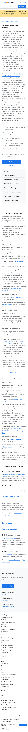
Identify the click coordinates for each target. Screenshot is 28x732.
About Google (4, 719)
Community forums (5, 658)
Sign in (24, 2)
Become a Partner (5, 705)
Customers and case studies (8, 629)
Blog (2, 693)
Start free (21, 6)
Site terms (16, 719)
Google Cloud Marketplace (7, 647)
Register (11, 162)
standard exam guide (9, 474)
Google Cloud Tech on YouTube (8, 702)
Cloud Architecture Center (7, 681)
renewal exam (5, 515)
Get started (5, 595)
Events (2, 695)
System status (4, 666)
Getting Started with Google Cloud (9, 674)
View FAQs (11, 165)
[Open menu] (2, 2)
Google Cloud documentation (8, 677)
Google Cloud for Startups (7, 645)
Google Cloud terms (6, 721)
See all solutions (5, 642)
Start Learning (8, 586)
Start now (5, 601)
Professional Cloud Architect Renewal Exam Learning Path (12, 431)
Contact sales (4, 652)
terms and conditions (14, 560)
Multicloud (3, 624)
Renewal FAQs (14, 372)
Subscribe (23, 725)
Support (3, 661)
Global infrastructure (6, 626)
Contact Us (11, 6)
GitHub (2, 672)
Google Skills (6, 341)
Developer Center (5, 686)
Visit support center (8, 606)
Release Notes (4, 663)
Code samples (4, 679)
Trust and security (5, 619)
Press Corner (4, 709)
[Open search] (21, 2)
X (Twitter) (3, 697)
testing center (7, 305)
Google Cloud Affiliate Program (8, 707)
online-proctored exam (16, 297)
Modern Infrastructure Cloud (8, 622)
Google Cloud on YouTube (7, 700)
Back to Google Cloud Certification (10, 21)
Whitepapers (4, 634)
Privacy (10, 719)
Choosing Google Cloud (6, 617)
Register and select (7, 554)
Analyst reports (4, 631)
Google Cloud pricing (6, 650)
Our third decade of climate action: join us (12, 715)
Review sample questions (9, 538)
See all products (5, 640)
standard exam (18, 513)
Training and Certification (7, 684)
